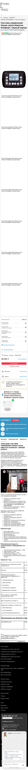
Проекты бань (5, 679)
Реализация (4, 646)
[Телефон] (0, 6)
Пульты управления (7, 19)
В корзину (15, 363)
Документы (23, 439)
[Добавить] (13, 400)
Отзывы (3, 710)
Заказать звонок (7, 718)
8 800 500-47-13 (9, 716)
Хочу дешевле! (22, 359)
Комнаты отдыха (6, 689)
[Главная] (1, 4)
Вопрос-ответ (5, 698)
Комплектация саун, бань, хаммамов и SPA (13, 669)
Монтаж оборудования (8, 661)
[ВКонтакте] (3, 728)
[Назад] (2, 17)
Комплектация (5, 665)
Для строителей (6, 675)
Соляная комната (6, 659)
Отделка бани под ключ (8, 654)
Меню (7, 4)
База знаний (4, 693)
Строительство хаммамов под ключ (12, 651)
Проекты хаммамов (7, 686)
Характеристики (13, 439)
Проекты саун (5, 684)
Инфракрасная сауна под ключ (10, 656)
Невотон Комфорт (20, 19)
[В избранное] (2, 354)
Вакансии (4, 705)
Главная (5, 17)
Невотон (24, 319)
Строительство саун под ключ (10, 649)
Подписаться (21, 641)
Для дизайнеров (6, 672)
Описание (4, 439)
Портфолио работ (6, 682)
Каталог (12, 17)
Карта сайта (4, 708)
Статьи (3, 696)
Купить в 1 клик (15, 366)
